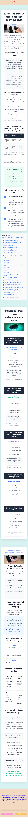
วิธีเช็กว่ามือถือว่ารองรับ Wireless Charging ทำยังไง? (14, 736)
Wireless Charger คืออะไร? (14, 718)
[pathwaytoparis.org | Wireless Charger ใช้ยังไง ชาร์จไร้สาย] (14, 2)
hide (9, 235)
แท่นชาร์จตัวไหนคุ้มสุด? (14, 760)
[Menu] (2, 2)
